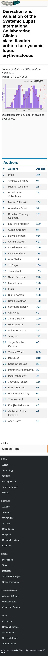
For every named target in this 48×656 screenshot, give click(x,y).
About (5, 465)
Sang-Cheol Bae (17, 363)
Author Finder (8, 632)
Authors (6, 507)
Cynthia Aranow (17, 229)
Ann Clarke (14, 259)
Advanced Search (10, 596)
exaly (15, 650)
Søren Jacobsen (17, 277)
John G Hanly (16, 318)
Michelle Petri (15, 324)
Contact (6, 476)
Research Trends (10, 627)
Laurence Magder (18, 223)
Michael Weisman (18, 186)
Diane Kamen (16, 295)
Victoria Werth (16, 352)
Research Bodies (10, 540)
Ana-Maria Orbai (17, 208)
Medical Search (9, 602)
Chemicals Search (11, 607)
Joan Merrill (14, 271)
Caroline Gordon (17, 247)
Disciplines (7, 560)
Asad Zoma (14, 421)
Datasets (6, 571)
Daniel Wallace (16, 253)
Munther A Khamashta (21, 369)
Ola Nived (13, 312)
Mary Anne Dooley (18, 393)
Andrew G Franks (18, 180)
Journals (6, 512)
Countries (6, 546)
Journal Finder (9, 644)
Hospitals (6, 534)
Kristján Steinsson (18, 405)
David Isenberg (17, 235)
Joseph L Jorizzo (18, 381)
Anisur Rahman (17, 330)
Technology (7, 470)
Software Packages (11, 576)
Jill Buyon (13, 265)
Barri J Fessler (16, 387)
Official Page (10, 448)
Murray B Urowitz (18, 202)
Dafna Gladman (17, 301)
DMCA (5, 493)
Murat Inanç (15, 283)
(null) (11, 174)
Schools (6, 523)
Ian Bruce (13, 357)
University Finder (10, 638)
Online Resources (10, 582)
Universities (7, 518)
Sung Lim (13, 336)
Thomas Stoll (15, 399)
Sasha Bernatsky (18, 306)
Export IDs (7, 621)
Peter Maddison (17, 375)
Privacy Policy (9, 481)
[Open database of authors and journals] (10, 1)
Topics (5, 565)
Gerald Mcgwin (16, 241)
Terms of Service (10, 487)
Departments (8, 529)
